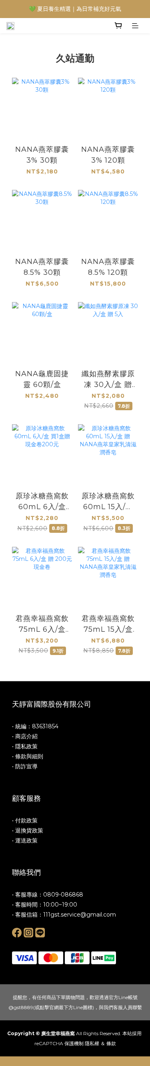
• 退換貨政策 (27, 830)
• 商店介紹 (25, 736)
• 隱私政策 (25, 746)
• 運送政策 (25, 840)
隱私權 (92, 1043)
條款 (111, 1043)
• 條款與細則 (27, 756)
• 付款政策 (25, 820)
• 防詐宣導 (25, 766)
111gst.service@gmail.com (79, 914)
